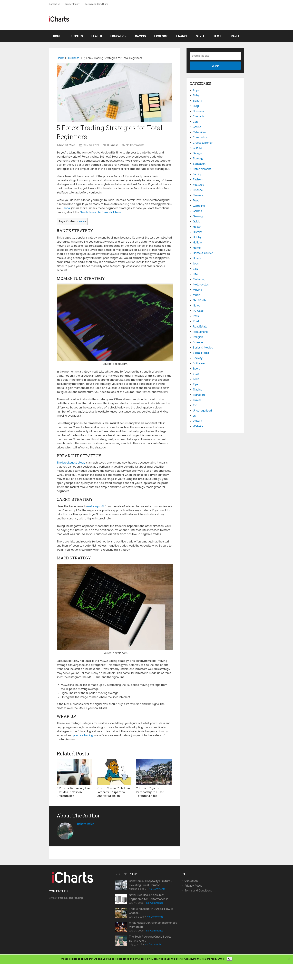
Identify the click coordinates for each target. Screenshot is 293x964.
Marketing (199, 279)
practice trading (83, 735)
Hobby (197, 237)
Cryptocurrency (202, 142)
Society (197, 358)
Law (195, 268)
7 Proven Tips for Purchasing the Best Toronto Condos (150, 791)
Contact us (54, 4)
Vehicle (197, 421)
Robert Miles (67, 145)
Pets (196, 316)
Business (76, 36)
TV (195, 405)
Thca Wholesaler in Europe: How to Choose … (151, 911)
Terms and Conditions (96, 4)
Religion (198, 337)
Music (196, 295)
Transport (199, 394)
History (197, 232)
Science (198, 342)
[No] (288, 959)
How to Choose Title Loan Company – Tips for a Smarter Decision (113, 791)
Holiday (197, 242)
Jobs (196, 263)
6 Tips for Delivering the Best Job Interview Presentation (73, 791)
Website (198, 426)
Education (118, 36)
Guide (196, 221)
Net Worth (199, 300)
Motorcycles (201, 284)
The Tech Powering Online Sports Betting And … (150, 938)
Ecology (161, 36)
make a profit (95, 506)
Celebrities (199, 132)
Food (196, 200)
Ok (229, 959)
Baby (196, 95)
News (196, 305)
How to (197, 258)
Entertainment (202, 169)
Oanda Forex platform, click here (100, 212)
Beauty (197, 100)
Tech (217, 36)
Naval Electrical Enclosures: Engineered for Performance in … (149, 897)
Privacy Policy (72, 4)
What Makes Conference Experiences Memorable (153, 924)
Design (197, 153)
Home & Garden (203, 253)
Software (199, 363)
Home (57, 36)
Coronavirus (200, 137)
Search (215, 65)
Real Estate (200, 326)
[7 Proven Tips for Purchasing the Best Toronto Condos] (154, 772)
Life (195, 274)
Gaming (140, 36)
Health (96, 36)
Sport (196, 368)
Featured (198, 184)
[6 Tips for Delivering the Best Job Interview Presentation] (74, 772)
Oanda (66, 208)
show (82, 221)
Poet (196, 321)
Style (200, 36)
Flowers (198, 195)
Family (197, 174)
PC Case (198, 310)
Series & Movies (203, 347)
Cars (195, 121)
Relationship (200, 331)
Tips (195, 384)
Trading (197, 389)
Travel (234, 36)
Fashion (197, 179)
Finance (182, 36)
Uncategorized (202, 410)
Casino (197, 127)
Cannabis (198, 116)
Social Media (201, 352)
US (195, 415)
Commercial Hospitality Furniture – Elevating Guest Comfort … (150, 883)
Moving (197, 289)
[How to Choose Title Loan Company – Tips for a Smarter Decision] (114, 772)
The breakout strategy (71, 462)
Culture (197, 148)
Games (197, 211)
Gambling (199, 205)
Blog (196, 106)
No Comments (135, 145)
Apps (196, 90)
